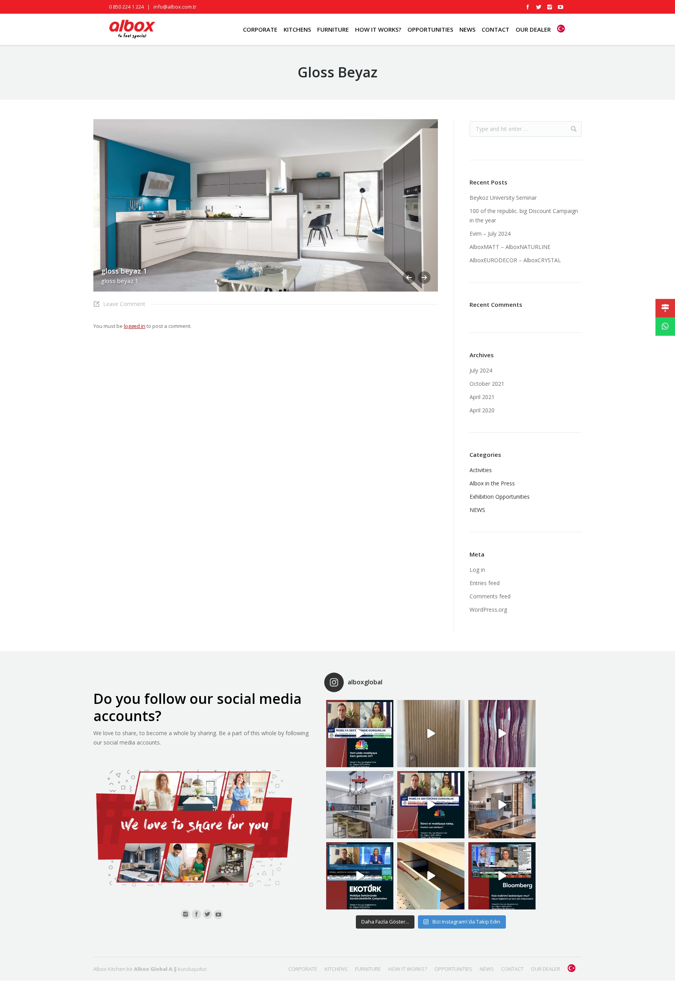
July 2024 (481, 370)
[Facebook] (527, 7)
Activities (481, 470)
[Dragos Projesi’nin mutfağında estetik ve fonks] (502, 804)
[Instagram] (549, 7)
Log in (477, 569)
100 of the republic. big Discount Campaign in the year (524, 215)
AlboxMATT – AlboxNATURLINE (510, 247)
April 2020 (482, 410)
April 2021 (482, 397)
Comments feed (490, 596)
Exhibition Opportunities (500, 496)
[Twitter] (538, 7)
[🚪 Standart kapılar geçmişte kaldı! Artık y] (430, 733)
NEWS (477, 510)
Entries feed (485, 583)
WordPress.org (488, 609)
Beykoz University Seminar (503, 197)
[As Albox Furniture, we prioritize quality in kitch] (430, 875)
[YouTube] (560, 7)
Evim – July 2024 (490, 233)
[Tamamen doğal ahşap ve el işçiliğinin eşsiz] (502, 733)
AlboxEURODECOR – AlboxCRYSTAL (515, 260)
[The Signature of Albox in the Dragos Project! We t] (359, 804)
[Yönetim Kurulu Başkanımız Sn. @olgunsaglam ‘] (359, 733)
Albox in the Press (492, 483)
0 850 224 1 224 (126, 6)
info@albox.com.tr (175, 6)
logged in (134, 325)
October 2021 (487, 383)
